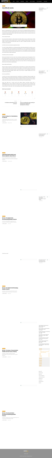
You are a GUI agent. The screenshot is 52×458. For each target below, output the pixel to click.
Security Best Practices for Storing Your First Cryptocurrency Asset (42, 260)
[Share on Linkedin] (25, 25)
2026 (40, 349)
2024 (40, 360)
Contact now (26, 453)
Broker (27, 1)
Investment (45, 1)
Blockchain (22, 1)
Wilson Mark (16, 25)
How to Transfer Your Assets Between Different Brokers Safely (42, 72)
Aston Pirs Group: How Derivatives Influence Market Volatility (43, 341)
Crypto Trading (32, 1)
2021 (40, 366)
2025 (40, 358)
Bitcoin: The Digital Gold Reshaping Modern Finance (10, 288)
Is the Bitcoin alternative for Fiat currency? (11, 103)
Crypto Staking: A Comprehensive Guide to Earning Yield (42, 9)
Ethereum (40, 378)
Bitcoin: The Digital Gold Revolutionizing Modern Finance (9, 218)
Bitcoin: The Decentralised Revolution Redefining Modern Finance (9, 414)
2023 (40, 362)
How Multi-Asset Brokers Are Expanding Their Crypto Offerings (42, 134)
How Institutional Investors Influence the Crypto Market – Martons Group (44, 344)
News (39, 382)
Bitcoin (17, 1)
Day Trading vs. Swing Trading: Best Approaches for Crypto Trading (42, 198)
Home (13, 1)
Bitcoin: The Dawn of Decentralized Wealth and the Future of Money (10, 351)
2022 (40, 364)
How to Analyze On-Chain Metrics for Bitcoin (10, 117)
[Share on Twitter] (23, 25)
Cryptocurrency (39, 1)
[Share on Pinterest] (24, 25)
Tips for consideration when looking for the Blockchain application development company (27, 103)
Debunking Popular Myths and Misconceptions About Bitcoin (9, 155)
